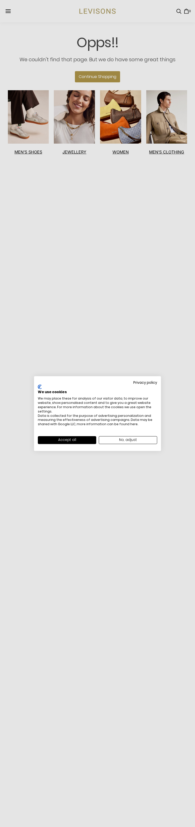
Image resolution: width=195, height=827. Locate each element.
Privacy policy (145, 382)
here (134, 424)
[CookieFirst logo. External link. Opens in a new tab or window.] (40, 387)
